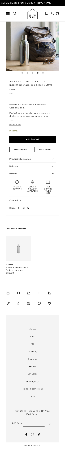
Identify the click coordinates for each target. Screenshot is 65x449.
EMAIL (17, 423)
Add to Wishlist (45, 149)
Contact (32, 336)
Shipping (32, 359)
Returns (32, 366)
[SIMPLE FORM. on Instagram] (23, 208)
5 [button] (43, 73)
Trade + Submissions (32, 389)
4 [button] (38, 73)
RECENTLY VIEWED (16, 229)
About (32, 329)
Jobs (32, 396)
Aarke (12, 89)
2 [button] (27, 73)
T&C (32, 344)
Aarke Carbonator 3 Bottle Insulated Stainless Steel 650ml (17, 270)
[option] (32, 44)
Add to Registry (20, 149)
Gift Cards (32, 374)
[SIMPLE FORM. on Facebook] (26, 434)
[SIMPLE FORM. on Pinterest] (38, 434)
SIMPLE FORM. (33, 446)
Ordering (32, 351)
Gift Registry (32, 381)
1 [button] (22, 73)
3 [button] (32, 73)
